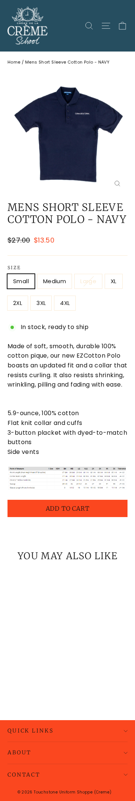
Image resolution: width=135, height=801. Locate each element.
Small (21, 281)
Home (14, 62)
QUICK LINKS (30, 730)
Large (88, 281)
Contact (24, 774)
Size (14, 267)
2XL (17, 303)
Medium (54, 281)
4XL (65, 303)
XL (114, 281)
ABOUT (20, 752)
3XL (41, 303)
